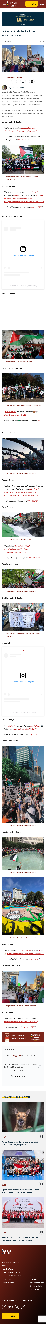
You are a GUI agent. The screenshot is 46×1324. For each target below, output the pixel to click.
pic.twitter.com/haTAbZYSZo (15, 552)
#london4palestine (28, 128)
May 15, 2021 (23, 140)
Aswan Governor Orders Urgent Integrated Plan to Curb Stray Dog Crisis (20, 1143)
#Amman (16, 195)
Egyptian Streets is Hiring (11, 1272)
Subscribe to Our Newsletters (12, 1276)
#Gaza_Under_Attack (22, 546)
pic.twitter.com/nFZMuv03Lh (32, 202)
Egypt (4, 1137)
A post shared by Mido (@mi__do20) (23, 712)
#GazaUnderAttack (11, 495)
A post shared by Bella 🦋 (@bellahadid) (22, 286)
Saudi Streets (34, 1289)
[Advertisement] (19, 311)
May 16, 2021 (34, 558)
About (4, 1266)
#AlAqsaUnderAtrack (12, 202)
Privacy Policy (34, 1276)
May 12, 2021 (33, 501)
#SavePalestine (10, 492)
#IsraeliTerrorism (13, 198)
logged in (17, 1055)
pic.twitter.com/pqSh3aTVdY (25, 729)
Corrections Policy (36, 1286)
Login (42, 4)
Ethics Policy (34, 1279)
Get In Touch (6, 1279)
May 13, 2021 (36, 207)
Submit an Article (8, 1283)
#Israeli (34, 192)
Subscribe (31, 4)
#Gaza (33, 492)
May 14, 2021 (33, 959)
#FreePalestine (10, 131)
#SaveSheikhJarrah (23, 492)
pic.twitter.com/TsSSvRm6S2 (15, 415)
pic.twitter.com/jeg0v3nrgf (26, 131)
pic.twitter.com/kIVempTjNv (33, 954)
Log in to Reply (19, 1076)
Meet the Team (7, 1269)
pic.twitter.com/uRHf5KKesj (27, 1021)
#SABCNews (35, 726)
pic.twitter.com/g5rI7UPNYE (30, 495)
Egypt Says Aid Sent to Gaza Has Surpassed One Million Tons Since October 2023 (20, 1238)
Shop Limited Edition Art (10, 1262)
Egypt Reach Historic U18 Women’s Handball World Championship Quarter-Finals (20, 1191)
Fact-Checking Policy (37, 1283)
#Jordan (39, 195)
